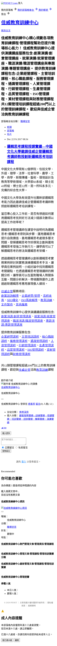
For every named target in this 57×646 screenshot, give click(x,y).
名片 (9, 134)
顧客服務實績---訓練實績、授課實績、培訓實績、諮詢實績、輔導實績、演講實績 (30, 419)
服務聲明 (32, 606)
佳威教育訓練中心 (20, 22)
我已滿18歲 (7, 640)
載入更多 (6, 433)
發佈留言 (6, 451)
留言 (38, 404)
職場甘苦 (25, 121)
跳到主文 (6, 30)
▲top (3, 427)
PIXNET (14, 602)
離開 (17, 640)
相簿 (9, 127)
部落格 (10, 130)
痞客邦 (31, 404)
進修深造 (24, 412)
